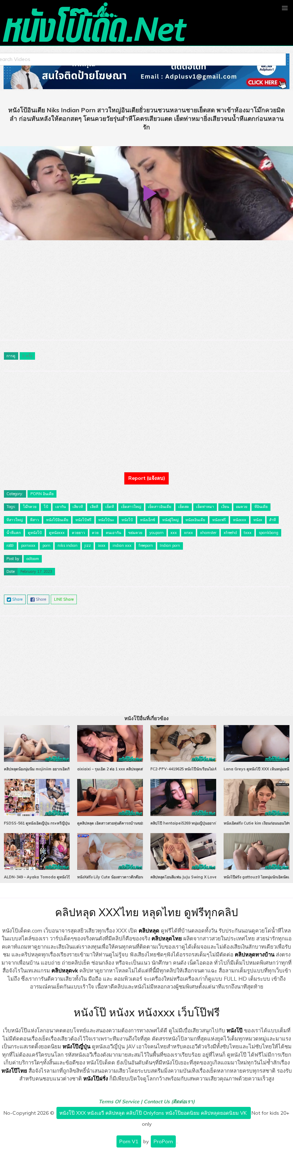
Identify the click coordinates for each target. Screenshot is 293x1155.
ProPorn (163, 1141)
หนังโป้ (127, 519)
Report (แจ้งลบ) (146, 478)
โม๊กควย (29, 506)
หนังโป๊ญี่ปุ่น (76, 1046)
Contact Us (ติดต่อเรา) (169, 1101)
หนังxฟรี (219, 519)
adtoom (32, 558)
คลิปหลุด (149, 930)
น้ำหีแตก (13, 532)
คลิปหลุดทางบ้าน (254, 954)
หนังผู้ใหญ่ (170, 519)
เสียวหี (78, 506)
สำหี (272, 519)
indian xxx (122, 545)
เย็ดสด (183, 506)
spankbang (268, 532)
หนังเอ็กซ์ (147, 519)
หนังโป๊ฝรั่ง (95, 1078)
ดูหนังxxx (57, 532)
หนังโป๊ (235, 1030)
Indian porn (170, 545)
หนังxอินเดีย (195, 519)
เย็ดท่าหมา (205, 506)
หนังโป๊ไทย (14, 1070)
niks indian (68, 545)
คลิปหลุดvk (64, 970)
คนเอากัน (113, 532)
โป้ (46, 506)
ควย (95, 532)
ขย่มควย (135, 532)
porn (46, 545)
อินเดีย (48, 493)
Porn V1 (128, 1141)
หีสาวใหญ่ (14, 519)
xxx (173, 532)
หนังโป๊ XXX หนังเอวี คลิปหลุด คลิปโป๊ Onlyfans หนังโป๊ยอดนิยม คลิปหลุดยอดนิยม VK (153, 1113)
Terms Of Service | (121, 1101)
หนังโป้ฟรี (83, 519)
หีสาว (34, 519)
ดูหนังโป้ (35, 532)
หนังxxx (239, 519)
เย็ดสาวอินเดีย (159, 506)
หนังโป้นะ (106, 519)
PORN (36, 493)
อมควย (241, 506)
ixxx (101, 545)
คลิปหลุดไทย (167, 938)
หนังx (257, 519)
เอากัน (60, 506)
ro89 (10, 545)
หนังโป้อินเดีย (57, 519)
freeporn (146, 545)
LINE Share (64, 599)
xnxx (188, 532)
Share (17, 599)
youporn (156, 532)
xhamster (208, 532)
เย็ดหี (109, 506)
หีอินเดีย (261, 506)
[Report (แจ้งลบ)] (146, 472)
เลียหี (94, 506)
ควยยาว (78, 532)
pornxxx (28, 545)
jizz (87, 545)
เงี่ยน (225, 506)
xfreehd (230, 532)
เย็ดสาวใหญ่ (131, 506)
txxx (248, 532)
